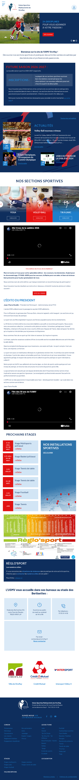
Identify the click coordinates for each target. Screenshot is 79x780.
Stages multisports (10, 762)
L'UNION (7, 725)
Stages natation (27, 762)
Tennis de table (64, 746)
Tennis (61, 744)
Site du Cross (39, 293)
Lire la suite (38, 147)
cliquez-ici (18, 578)
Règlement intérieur (10, 738)
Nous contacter (39, 641)
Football (61, 728)
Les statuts (8, 736)
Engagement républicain (12, 741)
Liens (23, 731)
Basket (44, 743)
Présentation (8, 728)
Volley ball (62, 751)
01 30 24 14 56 (63, 613)
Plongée (61, 738)
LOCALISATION (47, 758)
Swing (43, 746)
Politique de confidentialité (68, 777)
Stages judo (8, 764)
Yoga (60, 754)
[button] (71, 40)
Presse (24, 738)
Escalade (44, 753)
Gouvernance (8, 733)
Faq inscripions (10, 772)
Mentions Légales (49, 777)
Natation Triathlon (65, 736)
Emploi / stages (26, 736)
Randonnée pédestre (66, 741)
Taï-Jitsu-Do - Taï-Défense (47, 737)
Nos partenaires (27, 728)
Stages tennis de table (29, 764)
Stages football (9, 767)
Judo (43, 728)
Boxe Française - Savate (49, 741)
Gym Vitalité (63, 733)
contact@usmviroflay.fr (39, 639)
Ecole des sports (47, 751)
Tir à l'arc (62, 749)
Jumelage (25, 733)
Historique (7, 731)
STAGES (7, 758)
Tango (44, 748)
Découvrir (8, 34)
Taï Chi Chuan (46, 733)
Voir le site (13, 218)
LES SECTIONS (47, 725)
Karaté (44, 731)
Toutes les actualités (68, 118)
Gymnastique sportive (66, 731)
